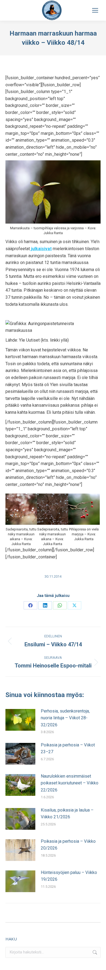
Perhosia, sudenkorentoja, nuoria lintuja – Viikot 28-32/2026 (65, 717)
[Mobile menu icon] (95, 10)
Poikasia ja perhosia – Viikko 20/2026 (68, 845)
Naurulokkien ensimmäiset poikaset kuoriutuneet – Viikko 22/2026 (69, 783)
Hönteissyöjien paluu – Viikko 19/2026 (69, 876)
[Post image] (20, 720)
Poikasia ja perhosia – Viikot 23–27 (68, 748)
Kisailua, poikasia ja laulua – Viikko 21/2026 (67, 813)
